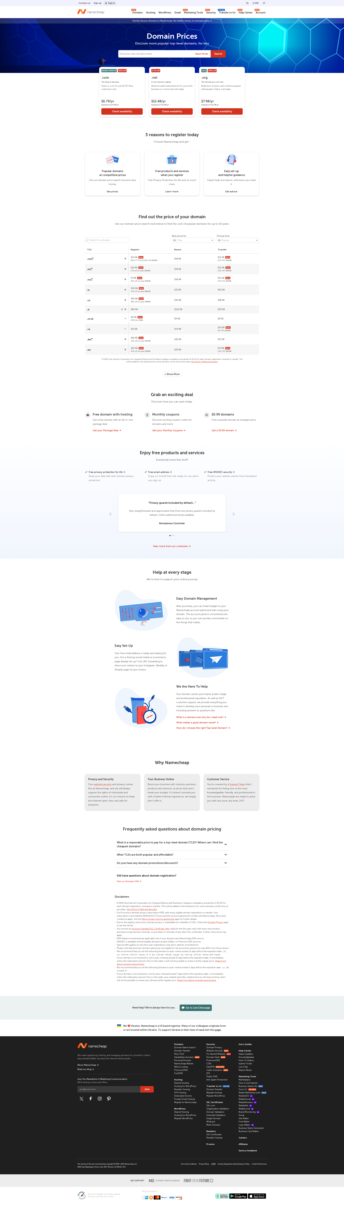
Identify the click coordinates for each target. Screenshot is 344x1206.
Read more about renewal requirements (196, 980)
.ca (88, 329)
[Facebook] (91, 1099)
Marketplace (245, 1080)
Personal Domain (182, 1060)
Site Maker (244, 1118)
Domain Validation (215, 1112)
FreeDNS (178, 1073)
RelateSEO (245, 1096)
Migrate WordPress (183, 1118)
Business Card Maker (249, 1131)
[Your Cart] (247, 3)
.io (88, 289)
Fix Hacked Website (218, 1054)
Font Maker (244, 1121)
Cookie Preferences (259, 1164)
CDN (208, 1063)
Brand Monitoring (249, 1112)
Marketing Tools (193, 12)
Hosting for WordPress (185, 1086)
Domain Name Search (185, 1047)
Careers (243, 1137)
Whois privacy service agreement (158, 919)
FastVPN (215, 1067)
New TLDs (179, 1054)
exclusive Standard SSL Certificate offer (151, 929)
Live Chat (243, 1067)
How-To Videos (246, 1060)
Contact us (84, 3)
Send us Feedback (248, 1150)
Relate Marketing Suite (252, 1092)
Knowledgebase (246, 1057)
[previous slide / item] (110, 514)
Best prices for (179, 236)
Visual (241, 1115)
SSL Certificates (214, 1102)
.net (89, 269)
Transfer (222, 249)
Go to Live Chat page (198, 1007)
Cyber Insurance (217, 1070)
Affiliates (243, 1144)
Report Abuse (245, 1070)
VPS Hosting (180, 1092)
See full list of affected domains (204, 362)
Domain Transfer (182, 1051)
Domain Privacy (215, 922)
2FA (208, 1073)
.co (88, 300)
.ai (88, 309)
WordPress (165, 12)
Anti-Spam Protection (216, 1080)
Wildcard (210, 1121)
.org (90, 279)
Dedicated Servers (183, 1096)
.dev (90, 339)
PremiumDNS (181, 1070)
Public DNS (211, 1076)
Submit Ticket (245, 1063)
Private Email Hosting (184, 1099)
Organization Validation (217, 1109)
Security (211, 12)
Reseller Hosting (182, 1089)
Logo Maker (246, 1125)
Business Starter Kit (250, 1086)
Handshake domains (186, 1057)
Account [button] (260, 12)
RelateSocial (246, 1099)
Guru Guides (245, 1044)
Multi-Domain (213, 1125)
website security (103, 784)
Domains (137, 12)
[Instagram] (100, 1099)
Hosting (150, 12)
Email (177, 12)
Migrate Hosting (214, 1092)
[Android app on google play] (238, 1196)
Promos (210, 1144)
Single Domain (213, 1118)
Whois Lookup (181, 1067)
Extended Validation (215, 1115)
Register (135, 249)
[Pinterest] (109, 1099)
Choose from (223, 236)
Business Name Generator (251, 1128)
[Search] (264, 3)
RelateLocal (246, 1109)
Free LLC (247, 1089)
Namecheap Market (183, 1063)
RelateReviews (247, 1102)
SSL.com (210, 1105)
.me (89, 349)
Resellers (211, 1131)
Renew (177, 249)
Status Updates (246, 1054)
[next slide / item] (233, 514)
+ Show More (172, 374)
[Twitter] (81, 1099)
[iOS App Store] (257, 1196)
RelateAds (245, 1105)
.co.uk (90, 318)
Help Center (245, 12)
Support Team (237, 784)
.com (90, 258)
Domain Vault (215, 1057)
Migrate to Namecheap (185, 1102)
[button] (171, 535)
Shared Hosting (181, 1083)
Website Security (217, 1051)
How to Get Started (248, 1083)
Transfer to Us (226, 12)
